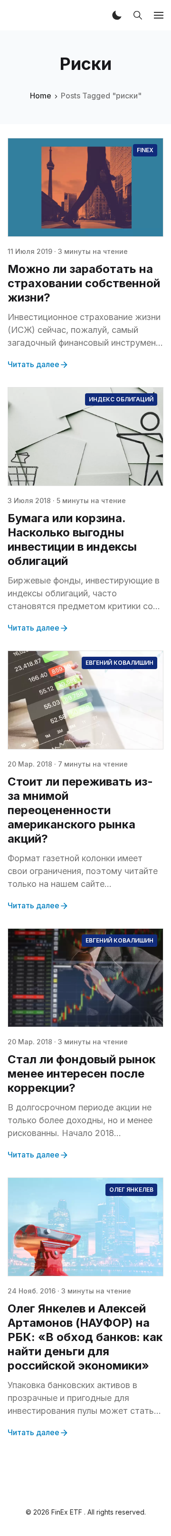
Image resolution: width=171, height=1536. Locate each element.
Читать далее (33, 364)
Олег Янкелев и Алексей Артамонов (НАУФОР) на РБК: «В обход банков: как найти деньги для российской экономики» (85, 1337)
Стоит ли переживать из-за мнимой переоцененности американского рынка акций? (80, 810)
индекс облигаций (121, 399)
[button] (116, 15)
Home (40, 95)
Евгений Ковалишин (119, 662)
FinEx (145, 150)
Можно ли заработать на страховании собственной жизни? (84, 283)
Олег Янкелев (131, 1189)
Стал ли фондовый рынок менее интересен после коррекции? (82, 1073)
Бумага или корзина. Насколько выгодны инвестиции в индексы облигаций (72, 539)
